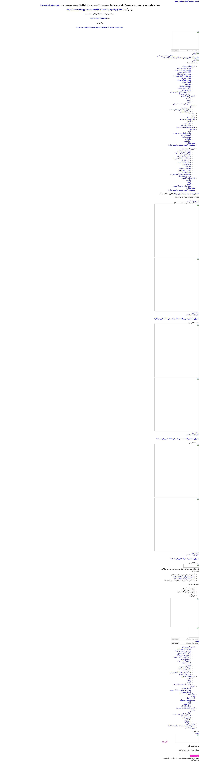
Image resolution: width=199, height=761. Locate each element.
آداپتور (189, 121)
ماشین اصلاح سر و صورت (182, 133)
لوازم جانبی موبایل (189, 193)
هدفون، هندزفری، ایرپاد (183, 70)
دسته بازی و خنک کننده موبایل (180, 92)
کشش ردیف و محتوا (182, 1)
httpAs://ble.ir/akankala (98, 18)
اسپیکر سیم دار (185, 111)
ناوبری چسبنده (194, 1)
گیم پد (189, 102)
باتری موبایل (186, 90)
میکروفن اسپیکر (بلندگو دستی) (180, 109)
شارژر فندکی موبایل (184, 80)
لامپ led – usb (186, 135)
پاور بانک (188, 84)
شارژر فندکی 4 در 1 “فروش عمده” (184, 559)
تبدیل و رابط (186, 137)
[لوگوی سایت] (186, 48)
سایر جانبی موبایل (184, 94)
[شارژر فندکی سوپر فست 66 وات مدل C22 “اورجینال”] (176, 257)
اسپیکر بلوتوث (186, 107)
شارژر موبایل (178, 193)
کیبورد (188, 100)
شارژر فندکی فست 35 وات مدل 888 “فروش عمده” (177, 439)
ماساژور (188, 139)
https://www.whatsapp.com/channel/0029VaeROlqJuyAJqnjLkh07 (95, 9)
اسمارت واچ (186, 82)
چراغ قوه (187, 141)
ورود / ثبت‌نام (194, 756)
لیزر (189, 131)
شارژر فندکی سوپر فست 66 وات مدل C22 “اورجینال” (176, 319)
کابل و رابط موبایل (184, 88)
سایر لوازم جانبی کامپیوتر (182, 104)
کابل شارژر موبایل (184, 72)
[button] (192, 314)
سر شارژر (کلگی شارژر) (182, 76)
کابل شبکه (187, 123)
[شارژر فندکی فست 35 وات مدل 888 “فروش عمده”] (176, 377)
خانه (197, 193)
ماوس (188, 98)
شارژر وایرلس (186, 78)
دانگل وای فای (186, 125)
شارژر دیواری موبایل (184, 74)
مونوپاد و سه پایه (185, 86)
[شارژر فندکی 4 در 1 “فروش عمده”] (176, 497)
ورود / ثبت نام (190, 727)
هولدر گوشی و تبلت (184, 68)
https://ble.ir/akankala (49, 5)
